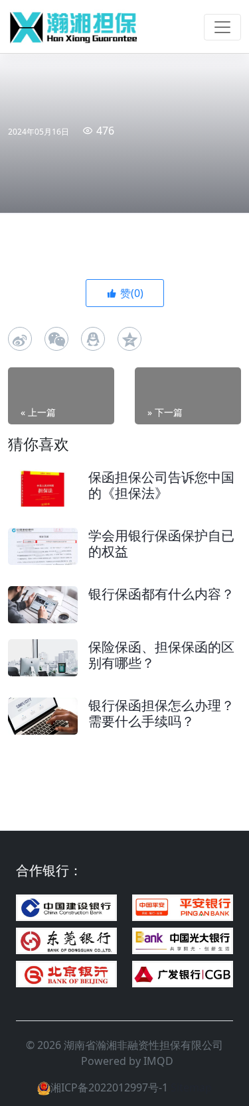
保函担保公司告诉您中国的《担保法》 (161, 485)
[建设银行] (66, 907)
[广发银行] (182, 974)
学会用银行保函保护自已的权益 (161, 543)
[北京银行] (66, 974)
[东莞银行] (66, 941)
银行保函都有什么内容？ (161, 594)
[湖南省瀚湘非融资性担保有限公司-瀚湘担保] (74, 26)
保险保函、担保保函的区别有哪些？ (161, 655)
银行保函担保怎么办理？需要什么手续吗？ (161, 713)
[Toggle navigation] (222, 27)
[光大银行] (182, 941)
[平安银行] (182, 907)
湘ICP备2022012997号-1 (109, 1087)
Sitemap (191, 1087)
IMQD (158, 1061)
